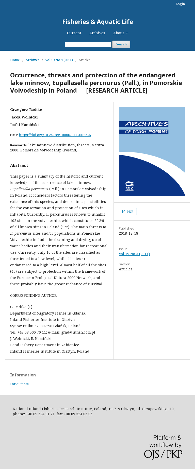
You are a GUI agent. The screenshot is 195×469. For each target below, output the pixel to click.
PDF (129, 211)
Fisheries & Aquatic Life (97, 21)
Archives (97, 32)
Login (180, 4)
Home (15, 60)
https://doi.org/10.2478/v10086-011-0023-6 (55, 134)
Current (74, 32)
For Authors (19, 383)
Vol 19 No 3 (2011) (59, 60)
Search (121, 44)
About (119, 32)
